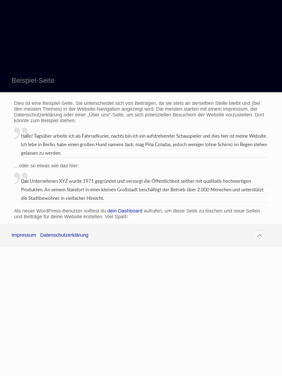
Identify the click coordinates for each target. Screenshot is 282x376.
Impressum (24, 235)
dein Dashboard (124, 211)
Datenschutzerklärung (64, 235)
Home (214, 80)
